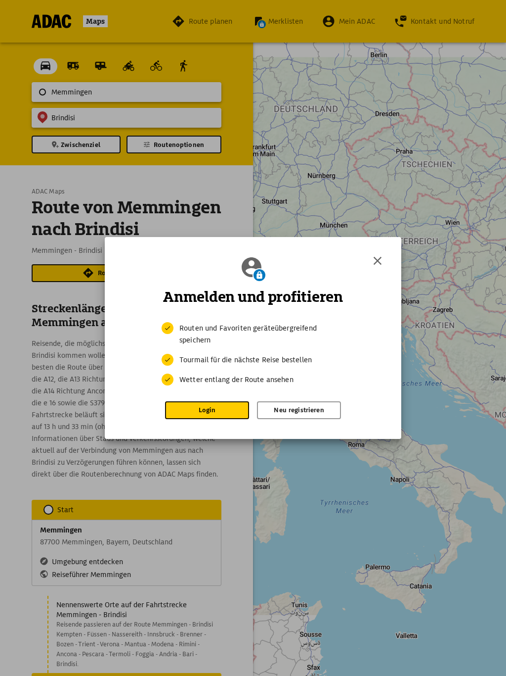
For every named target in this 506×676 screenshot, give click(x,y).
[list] (253, 354)
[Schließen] (377, 261)
